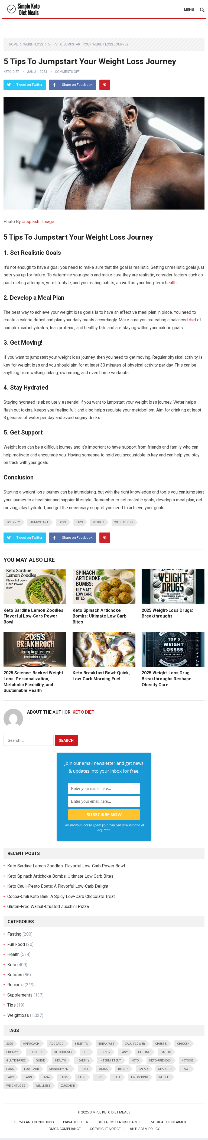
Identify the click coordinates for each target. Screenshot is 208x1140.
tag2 (10, 1077)
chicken (183, 1044)
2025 (9, 1044)
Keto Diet (11, 72)
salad (143, 1069)
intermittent (110, 1060)
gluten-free (15, 1060)
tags (82, 1077)
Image (48, 221)
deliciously (63, 1052)
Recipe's (15, 984)
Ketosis (14, 974)
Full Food (16, 944)
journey (13, 522)
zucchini (68, 1085)
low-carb (31, 1069)
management (59, 1069)
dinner (104, 1052)
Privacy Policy (76, 1122)
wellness (43, 1085)
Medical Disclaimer (168, 1122)
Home (13, 44)
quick (103, 1069)
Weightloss (33, 44)
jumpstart (39, 522)
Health (13, 954)
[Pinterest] (104, 85)
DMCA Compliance (65, 1129)
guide (40, 1060)
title (117, 1077)
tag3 (28, 1077)
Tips (79, 522)
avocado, (57, 1044)
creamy (12, 1052)
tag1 (186, 1069)
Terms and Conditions (34, 1122)
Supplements (19, 995)
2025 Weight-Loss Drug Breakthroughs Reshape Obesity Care (166, 678)
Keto (11, 964)
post (84, 1069)
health (171, 282)
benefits (81, 1044)
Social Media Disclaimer (120, 1122)
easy (124, 1052)
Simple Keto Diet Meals (110, 1112)
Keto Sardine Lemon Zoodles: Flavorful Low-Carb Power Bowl (34, 616)
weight (98, 522)
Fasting (14, 934)
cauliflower (135, 1044)
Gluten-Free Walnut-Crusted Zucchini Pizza (48, 906)
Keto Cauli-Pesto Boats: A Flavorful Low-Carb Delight (57, 886)
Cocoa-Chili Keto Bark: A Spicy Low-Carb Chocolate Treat (61, 896)
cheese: (161, 1044)
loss (62, 522)
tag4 (46, 1077)
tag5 (63, 1077)
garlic (166, 1052)
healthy (82, 1060)
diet (192, 319)
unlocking (139, 1077)
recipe (123, 1069)
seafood (165, 1069)
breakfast (106, 1044)
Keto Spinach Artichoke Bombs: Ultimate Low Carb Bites (99, 616)
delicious (36, 1052)
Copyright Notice (105, 1129)
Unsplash (30, 221)
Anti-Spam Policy (145, 1129)
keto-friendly (160, 1060)
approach (31, 1044)
